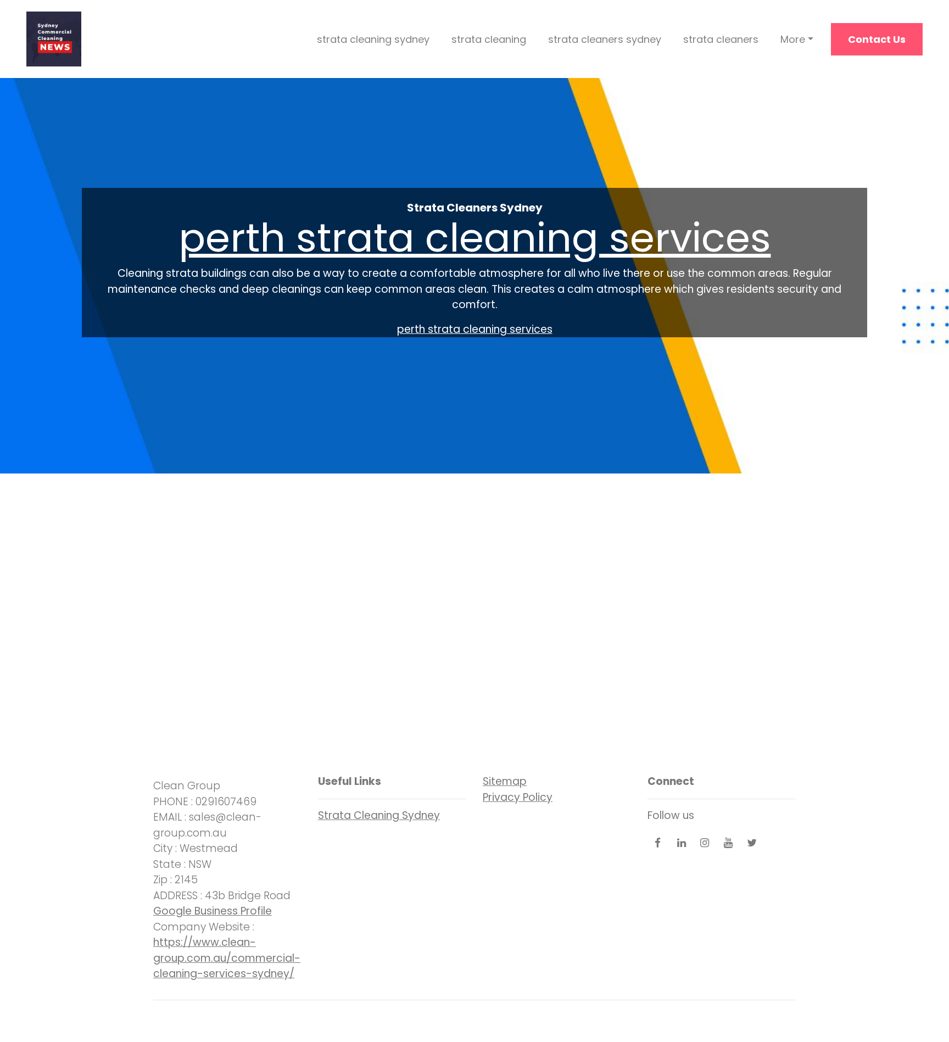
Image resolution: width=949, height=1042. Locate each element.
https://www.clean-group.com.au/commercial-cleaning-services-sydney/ (226, 958)
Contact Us (877, 39)
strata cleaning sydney (373, 39)
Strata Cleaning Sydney (379, 815)
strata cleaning (488, 39)
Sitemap (505, 781)
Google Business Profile (212, 911)
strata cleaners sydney (604, 39)
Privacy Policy (517, 797)
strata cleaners (720, 39)
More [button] (792, 39)
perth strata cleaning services (474, 237)
